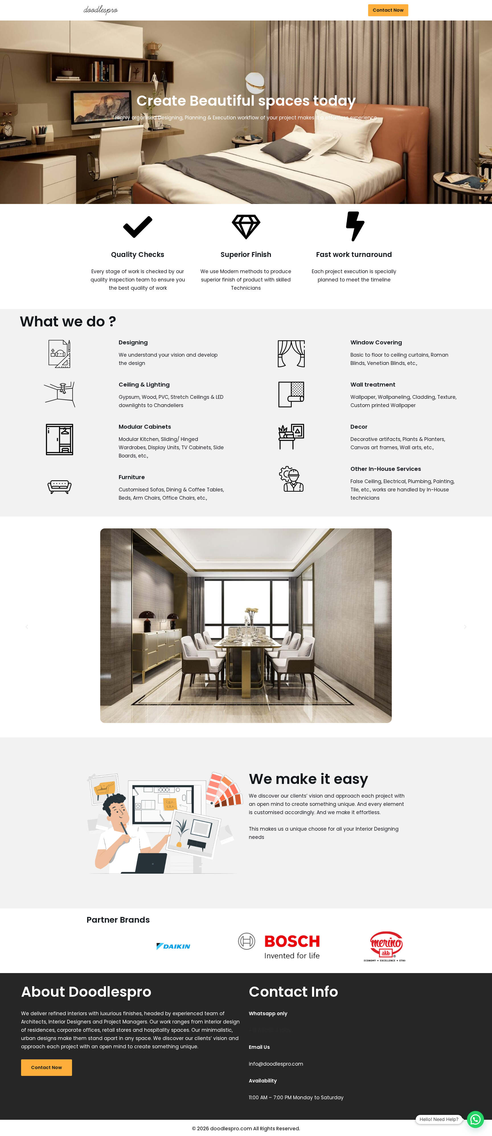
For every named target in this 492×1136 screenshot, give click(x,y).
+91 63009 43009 (270, 1030)
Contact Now (388, 10)
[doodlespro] (102, 10)
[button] (27, 627)
